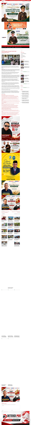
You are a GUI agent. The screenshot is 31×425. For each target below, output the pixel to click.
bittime (22, 57)
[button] (28, 1)
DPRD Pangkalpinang (23, 56)
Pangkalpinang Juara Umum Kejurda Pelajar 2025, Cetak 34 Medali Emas (10, 385)
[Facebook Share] (14, 213)
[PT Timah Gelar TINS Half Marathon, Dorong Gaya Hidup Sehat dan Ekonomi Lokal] (17, 242)
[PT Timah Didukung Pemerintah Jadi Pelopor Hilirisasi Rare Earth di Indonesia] (11, 236)
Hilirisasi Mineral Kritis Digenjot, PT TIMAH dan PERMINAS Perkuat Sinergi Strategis (10, 221)
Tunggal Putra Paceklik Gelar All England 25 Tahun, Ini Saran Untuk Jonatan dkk (25, 100)
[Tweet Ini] (15, 213)
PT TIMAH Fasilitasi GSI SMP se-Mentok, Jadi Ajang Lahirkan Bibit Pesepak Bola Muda (17, 221)
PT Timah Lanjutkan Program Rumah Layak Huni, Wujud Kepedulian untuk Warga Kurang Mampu (11, 111)
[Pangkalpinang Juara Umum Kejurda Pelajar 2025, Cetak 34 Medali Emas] (11, 361)
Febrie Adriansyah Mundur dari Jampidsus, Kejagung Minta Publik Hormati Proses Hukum (26, 78)
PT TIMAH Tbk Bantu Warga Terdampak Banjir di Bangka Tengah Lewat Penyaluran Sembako (10, 99)
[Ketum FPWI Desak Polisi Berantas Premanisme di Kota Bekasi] (4, 218)
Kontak (5, 47)
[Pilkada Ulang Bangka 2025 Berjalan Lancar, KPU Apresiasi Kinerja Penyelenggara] (4, 236)
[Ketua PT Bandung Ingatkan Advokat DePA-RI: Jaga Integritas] (17, 230)
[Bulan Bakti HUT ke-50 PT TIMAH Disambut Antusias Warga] (22, 67)
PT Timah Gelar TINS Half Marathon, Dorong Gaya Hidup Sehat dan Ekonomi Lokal (16, 245)
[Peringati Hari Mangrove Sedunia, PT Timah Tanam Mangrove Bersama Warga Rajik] (11, 312)
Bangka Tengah (22, 55)
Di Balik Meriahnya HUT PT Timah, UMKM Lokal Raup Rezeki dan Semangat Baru (10, 113)
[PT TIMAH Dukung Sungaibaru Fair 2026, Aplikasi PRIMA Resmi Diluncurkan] (22, 64)
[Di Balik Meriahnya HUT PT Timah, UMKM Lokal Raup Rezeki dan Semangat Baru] (17, 312)
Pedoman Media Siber (9, 47)
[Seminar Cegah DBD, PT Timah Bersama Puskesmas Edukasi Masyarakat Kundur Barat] (4, 361)
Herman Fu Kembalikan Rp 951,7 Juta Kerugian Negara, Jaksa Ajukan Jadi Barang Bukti (26, 81)
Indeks (2, 1)
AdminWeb (4, 53)
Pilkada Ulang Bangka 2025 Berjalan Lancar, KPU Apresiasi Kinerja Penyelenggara (10, 105)
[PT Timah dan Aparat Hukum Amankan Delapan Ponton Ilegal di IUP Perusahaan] (17, 236)
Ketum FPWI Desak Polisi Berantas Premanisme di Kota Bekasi (8, 95)
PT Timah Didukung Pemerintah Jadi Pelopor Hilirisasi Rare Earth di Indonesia (10, 239)
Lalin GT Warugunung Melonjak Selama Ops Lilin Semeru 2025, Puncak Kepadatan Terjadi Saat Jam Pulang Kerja (11, 101)
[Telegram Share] (18, 213)
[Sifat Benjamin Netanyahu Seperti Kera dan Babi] (11, 264)
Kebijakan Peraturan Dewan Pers (18, 47)
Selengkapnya (24, 71)
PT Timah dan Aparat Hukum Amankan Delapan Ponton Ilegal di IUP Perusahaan (16, 239)
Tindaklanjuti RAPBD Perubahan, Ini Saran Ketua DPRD (16, 212)
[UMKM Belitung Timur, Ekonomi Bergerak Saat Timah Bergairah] (22, 62)
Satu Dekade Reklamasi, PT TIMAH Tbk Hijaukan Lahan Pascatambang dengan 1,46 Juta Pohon (10, 100)
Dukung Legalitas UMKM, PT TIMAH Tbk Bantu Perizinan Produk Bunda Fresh (4, 227)
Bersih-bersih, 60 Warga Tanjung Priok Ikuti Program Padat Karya (25, 102)
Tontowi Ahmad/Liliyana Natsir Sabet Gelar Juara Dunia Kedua (25, 96)
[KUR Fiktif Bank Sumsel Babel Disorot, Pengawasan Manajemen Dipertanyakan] (22, 76)
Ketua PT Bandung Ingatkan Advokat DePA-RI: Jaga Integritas (8, 104)
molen (22, 54)
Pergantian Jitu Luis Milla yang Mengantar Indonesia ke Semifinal (25, 93)
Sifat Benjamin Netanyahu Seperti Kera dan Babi (6, 109)
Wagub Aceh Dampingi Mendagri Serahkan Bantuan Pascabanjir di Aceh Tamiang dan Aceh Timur (10, 103)
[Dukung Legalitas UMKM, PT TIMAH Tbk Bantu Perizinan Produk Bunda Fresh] (4, 224)
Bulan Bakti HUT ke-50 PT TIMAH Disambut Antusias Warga (16, 0)
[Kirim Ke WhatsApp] (19, 213)
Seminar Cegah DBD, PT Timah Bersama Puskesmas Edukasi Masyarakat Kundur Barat (4, 385)
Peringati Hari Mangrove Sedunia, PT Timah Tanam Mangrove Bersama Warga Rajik (10, 112)
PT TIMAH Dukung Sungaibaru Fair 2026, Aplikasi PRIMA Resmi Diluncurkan (26, 64)
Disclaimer (13, 47)
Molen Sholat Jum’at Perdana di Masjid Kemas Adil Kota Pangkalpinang (5, 212)
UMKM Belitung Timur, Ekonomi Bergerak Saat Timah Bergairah (26, 61)
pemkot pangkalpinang (23, 53)
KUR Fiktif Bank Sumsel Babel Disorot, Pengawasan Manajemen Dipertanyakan (26, 75)
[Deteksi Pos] (4, 37)
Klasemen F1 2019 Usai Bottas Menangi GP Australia (25, 98)
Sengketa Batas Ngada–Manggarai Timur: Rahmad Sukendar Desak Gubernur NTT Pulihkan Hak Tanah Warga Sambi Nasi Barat (10, 108)
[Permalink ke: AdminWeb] (2, 53)
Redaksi (3, 47)
